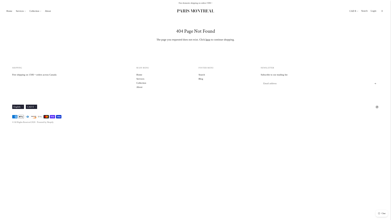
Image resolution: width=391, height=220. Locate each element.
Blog (201, 79)
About (48, 11)
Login (373, 11)
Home (9, 11)
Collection (34, 11)
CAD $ (352, 11)
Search (364, 11)
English (17, 107)
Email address (269, 80)
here (208, 39)
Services (20, 11)
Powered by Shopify (45, 122)
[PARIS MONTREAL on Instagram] (377, 107)
